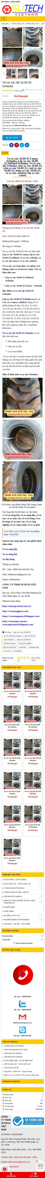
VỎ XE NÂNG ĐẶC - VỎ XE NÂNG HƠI (18, 1060)
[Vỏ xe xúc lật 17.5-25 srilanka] (12, 780)
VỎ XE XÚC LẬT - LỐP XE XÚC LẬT (17, 884)
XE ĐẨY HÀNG (9, 907)
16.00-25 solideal (25, 643)
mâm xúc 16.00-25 (23, 640)
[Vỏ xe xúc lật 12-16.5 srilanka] (12, 680)
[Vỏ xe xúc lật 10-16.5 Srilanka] (12, 847)
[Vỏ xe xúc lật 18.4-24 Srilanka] (32, 780)
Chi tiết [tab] (5, 153)
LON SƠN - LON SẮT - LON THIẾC (17, 924)
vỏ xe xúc (7, 651)
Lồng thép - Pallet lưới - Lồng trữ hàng (18, 1071)
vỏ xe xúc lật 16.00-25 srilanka (13, 131)
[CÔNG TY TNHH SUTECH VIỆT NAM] (40, 1167)
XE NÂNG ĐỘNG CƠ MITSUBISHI (16, 920)
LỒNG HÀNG (9, 911)
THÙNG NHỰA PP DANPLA (14, 888)
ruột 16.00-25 (9, 640)
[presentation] (3, 74)
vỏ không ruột (34, 647)
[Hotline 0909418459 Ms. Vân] (4, 1169)
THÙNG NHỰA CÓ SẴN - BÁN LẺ (16, 892)
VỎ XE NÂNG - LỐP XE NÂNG (15, 879)
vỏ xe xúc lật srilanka (32, 128)
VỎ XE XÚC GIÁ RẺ (11, 1068)
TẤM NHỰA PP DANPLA (13, 896)
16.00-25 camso (10, 643)
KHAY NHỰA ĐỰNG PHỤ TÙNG (16, 1050)
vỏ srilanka (18, 651)
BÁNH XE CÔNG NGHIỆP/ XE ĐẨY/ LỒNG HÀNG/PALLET (19, 902)
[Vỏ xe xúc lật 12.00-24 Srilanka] (32, 814)
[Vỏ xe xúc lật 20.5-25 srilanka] (12, 747)
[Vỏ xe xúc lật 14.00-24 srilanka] (32, 713)
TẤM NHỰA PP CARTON (13, 1057)
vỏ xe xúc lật (15, 128)
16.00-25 (22, 647)
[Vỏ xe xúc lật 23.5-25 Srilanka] (32, 747)
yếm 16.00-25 (30, 636)
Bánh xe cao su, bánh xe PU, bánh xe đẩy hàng (21, 1075)
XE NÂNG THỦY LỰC (12, 915)
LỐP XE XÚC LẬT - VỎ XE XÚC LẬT (17, 1064)
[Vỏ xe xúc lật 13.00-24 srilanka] (12, 713)
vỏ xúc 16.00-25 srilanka (13, 636)
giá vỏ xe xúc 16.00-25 (22, 632)
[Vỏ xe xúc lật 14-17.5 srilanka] (32, 680)
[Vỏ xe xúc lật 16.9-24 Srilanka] (12, 814)
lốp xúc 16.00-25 (10, 647)
